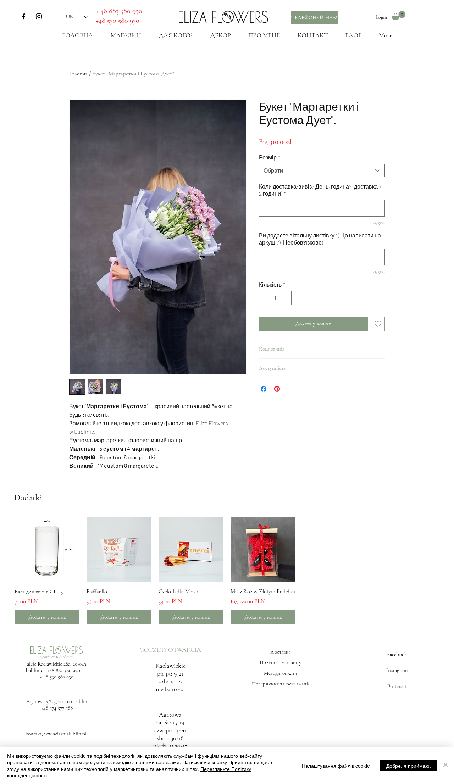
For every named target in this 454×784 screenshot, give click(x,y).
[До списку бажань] (378, 324)
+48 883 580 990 (63, 670)
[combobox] (322, 170)
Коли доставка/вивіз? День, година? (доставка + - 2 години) (322, 190)
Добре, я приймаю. (408, 765)
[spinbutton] (275, 298)
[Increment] (285, 298)
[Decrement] (265, 298)
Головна (78, 73)
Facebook (397, 654)
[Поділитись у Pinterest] (277, 389)
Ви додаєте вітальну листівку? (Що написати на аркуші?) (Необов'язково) (320, 239)
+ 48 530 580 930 (56, 676)
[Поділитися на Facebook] (263, 389)
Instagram (396, 670)
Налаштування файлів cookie (336, 765)
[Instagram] (39, 16)
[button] (398, 15)
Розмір (269, 157)
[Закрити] (445, 765)
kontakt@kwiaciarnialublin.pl (56, 733)
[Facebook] (24, 16)
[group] (227, 570)
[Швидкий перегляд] (47, 549)
